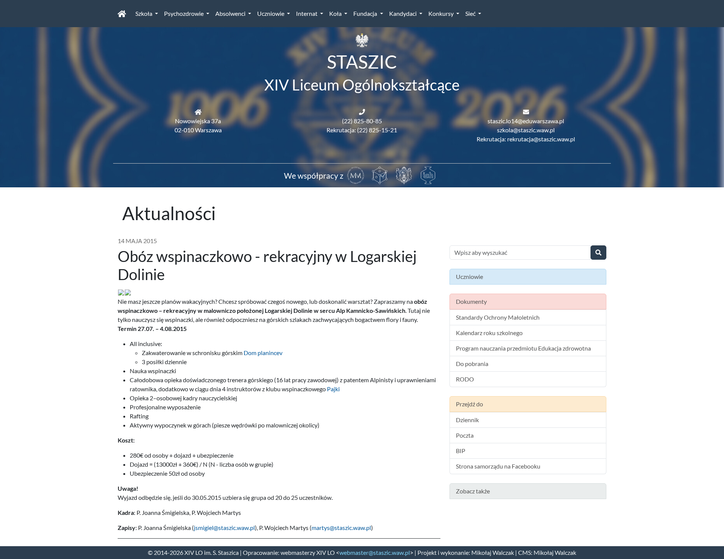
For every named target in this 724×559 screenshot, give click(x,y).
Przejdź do (469, 403)
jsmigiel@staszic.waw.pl (224, 527)
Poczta (465, 435)
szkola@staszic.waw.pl (526, 129)
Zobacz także (473, 491)
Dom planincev (263, 352)
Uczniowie (271, 13)
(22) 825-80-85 (362, 120)
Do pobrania (472, 363)
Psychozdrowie (184, 13)
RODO (465, 379)
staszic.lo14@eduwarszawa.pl (526, 120)
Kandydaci (403, 13)
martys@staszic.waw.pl (341, 527)
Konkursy (441, 13)
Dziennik (467, 419)
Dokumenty (471, 301)
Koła (336, 13)
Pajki (333, 388)
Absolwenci (231, 13)
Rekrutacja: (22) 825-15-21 (362, 129)
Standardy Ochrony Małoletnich (498, 317)
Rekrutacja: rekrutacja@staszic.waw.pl (526, 138)
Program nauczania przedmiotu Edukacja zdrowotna (523, 348)
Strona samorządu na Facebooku (498, 466)
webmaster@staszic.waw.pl (374, 552)
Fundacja (365, 13)
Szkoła (144, 13)
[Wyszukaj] (598, 252)
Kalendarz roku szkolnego (489, 332)
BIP (460, 450)
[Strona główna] (122, 13)
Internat (307, 13)
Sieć (471, 13)
